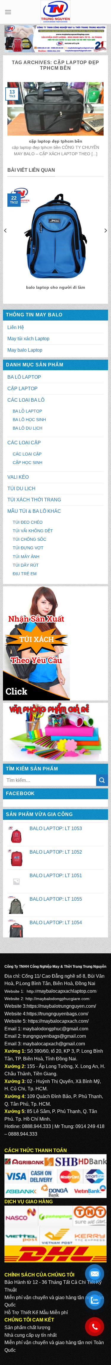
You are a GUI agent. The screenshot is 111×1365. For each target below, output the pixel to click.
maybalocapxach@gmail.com (54, 1043)
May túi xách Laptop (28, 338)
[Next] (105, 242)
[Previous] (6, 242)
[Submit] (102, 780)
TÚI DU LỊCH (21, 488)
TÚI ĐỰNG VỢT (28, 547)
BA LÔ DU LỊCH (27, 428)
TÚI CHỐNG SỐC (29, 539)
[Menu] (8, 12)
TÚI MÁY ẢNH (26, 556)
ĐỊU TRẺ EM (25, 573)
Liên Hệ (15, 327)
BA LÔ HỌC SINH (29, 419)
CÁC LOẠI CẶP (24, 442)
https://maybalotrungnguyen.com (61, 1006)
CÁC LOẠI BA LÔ (25, 400)
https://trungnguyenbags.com (57, 1013)
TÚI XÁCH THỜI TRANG (34, 499)
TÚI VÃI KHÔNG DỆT (33, 530)
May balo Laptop (24, 350)
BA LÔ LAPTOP (24, 377)
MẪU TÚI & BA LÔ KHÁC (34, 511)
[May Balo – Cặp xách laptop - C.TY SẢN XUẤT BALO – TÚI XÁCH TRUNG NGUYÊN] (55, 12)
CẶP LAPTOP (22, 388)
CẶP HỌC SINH (27, 462)
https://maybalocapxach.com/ (58, 1021)
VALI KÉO (18, 477)
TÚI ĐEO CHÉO (28, 522)
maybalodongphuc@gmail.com (55, 1028)
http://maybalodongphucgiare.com (57, 998)
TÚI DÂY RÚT (26, 565)
